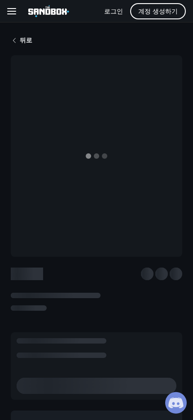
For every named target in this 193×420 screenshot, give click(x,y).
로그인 (113, 11)
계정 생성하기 (158, 11)
